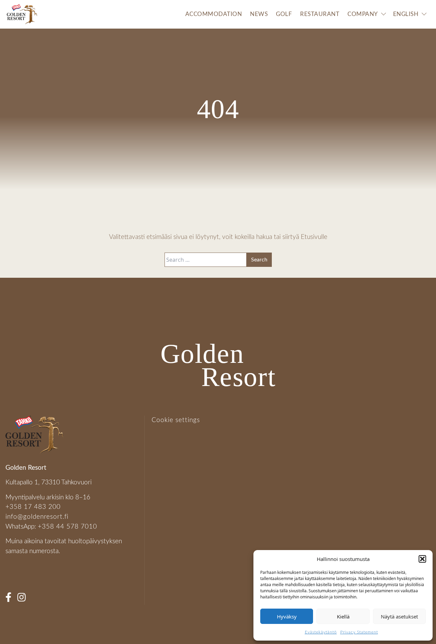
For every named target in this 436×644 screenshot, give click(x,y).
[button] (422, 559)
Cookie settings (176, 420)
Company (362, 14)
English (406, 14)
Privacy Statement (359, 632)
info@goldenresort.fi (36, 517)
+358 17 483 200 (33, 507)
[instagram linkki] (23, 600)
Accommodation (213, 14)
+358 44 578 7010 (67, 527)
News (259, 14)
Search (259, 259)
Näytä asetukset (399, 616)
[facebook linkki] (10, 600)
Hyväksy (287, 616)
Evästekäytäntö (321, 632)
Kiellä (343, 616)
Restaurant (319, 14)
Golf (284, 14)
